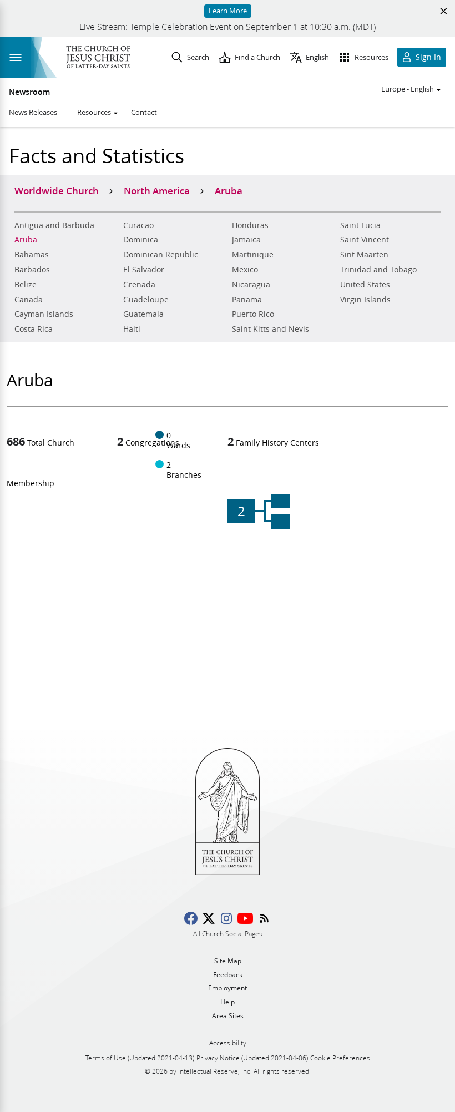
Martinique (253, 254)
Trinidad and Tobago (378, 269)
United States (365, 284)
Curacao (138, 225)
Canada (28, 299)
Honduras (250, 225)
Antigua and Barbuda (54, 225)
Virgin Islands (365, 299)
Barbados (32, 269)
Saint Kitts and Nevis (270, 329)
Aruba (25, 239)
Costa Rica (33, 329)
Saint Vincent (364, 239)
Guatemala (143, 314)
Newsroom (29, 92)
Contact (144, 112)
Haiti (131, 329)
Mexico (245, 269)
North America (157, 190)
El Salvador (143, 269)
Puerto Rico (253, 314)
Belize (25, 284)
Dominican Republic (160, 254)
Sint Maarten (364, 254)
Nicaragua (251, 284)
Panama (247, 299)
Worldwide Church (56, 190)
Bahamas (31, 254)
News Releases (33, 112)
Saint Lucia (360, 225)
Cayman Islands (43, 314)
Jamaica (246, 239)
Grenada (139, 284)
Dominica (140, 239)
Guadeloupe (146, 299)
